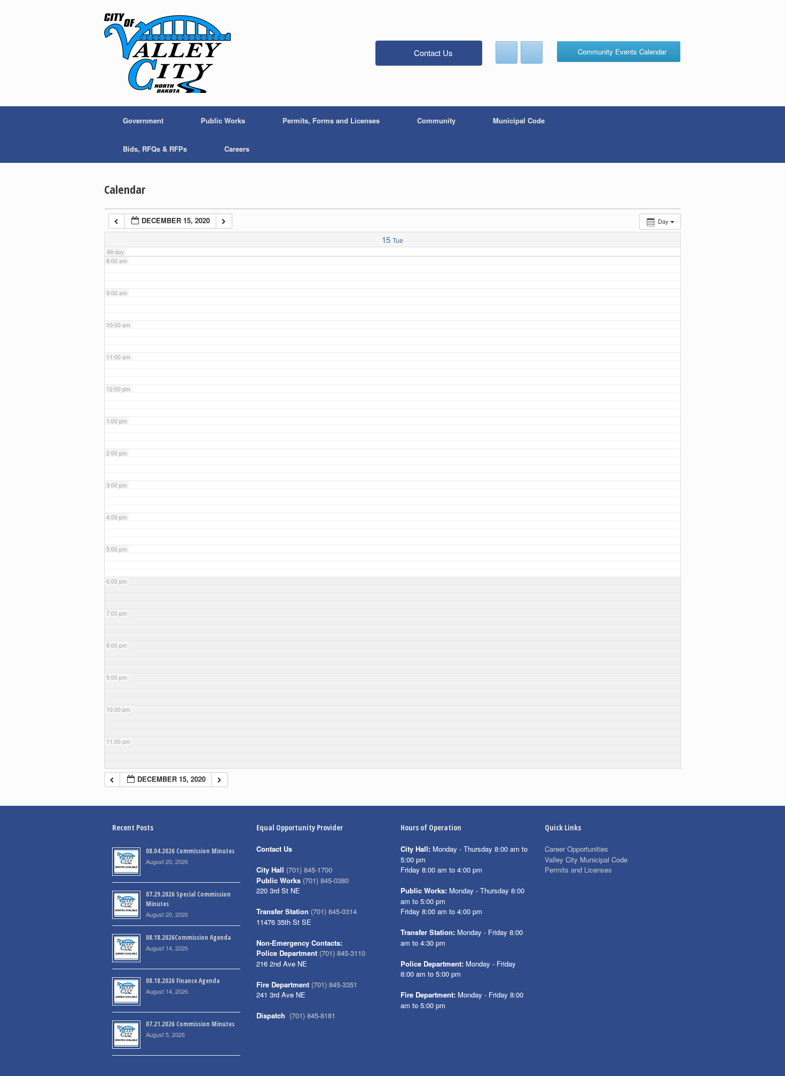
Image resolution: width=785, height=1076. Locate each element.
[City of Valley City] (167, 53)
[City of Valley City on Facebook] (506, 52)
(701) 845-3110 (342, 953)
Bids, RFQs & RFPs (155, 149)
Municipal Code (519, 120)
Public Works (223, 120)
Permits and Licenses (578, 870)
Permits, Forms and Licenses (331, 120)
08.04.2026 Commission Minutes (190, 850)
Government (143, 120)
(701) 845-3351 (334, 984)
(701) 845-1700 (309, 870)
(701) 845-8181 (312, 1015)
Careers (236, 149)
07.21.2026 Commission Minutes (190, 1023)
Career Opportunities (576, 849)
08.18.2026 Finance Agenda (182, 980)
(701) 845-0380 (326, 880)
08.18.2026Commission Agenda (188, 937)
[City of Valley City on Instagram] (532, 52)
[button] (665, 134)
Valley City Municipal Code (586, 859)
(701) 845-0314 (334, 911)
